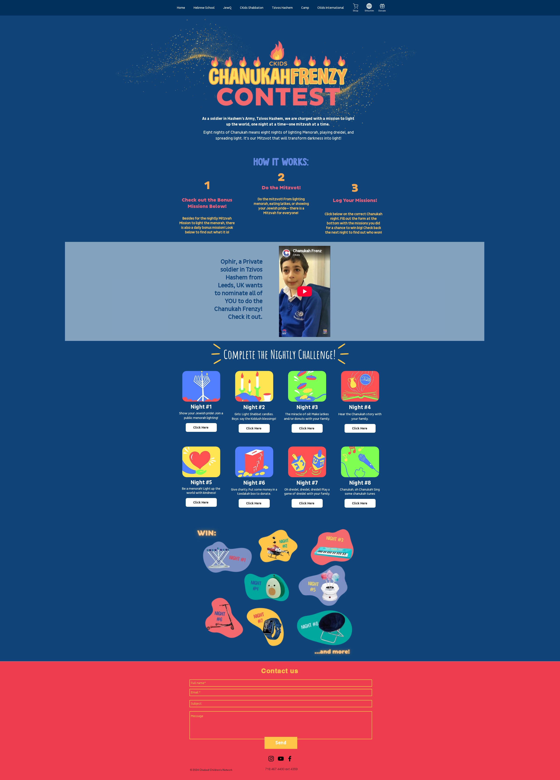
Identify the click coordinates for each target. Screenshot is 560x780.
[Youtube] (280, 758)
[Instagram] (271, 758)
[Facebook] (289, 758)
